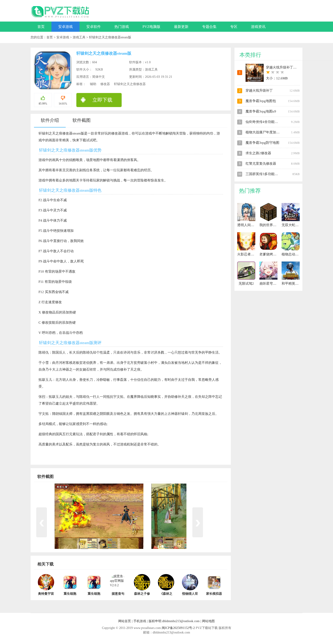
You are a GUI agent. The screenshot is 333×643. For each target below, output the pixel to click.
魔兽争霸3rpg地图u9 (261, 111)
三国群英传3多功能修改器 (265, 174)
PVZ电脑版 (151, 27)
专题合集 (209, 27)
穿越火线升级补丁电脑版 (284, 67)
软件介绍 (50, 120)
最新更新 (181, 27)
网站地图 (208, 621)
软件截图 (81, 120)
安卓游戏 (65, 27)
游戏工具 (79, 37)
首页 (41, 27)
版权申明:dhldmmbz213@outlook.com (174, 621)
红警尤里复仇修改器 (261, 163)
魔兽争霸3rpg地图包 (261, 101)
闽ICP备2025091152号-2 (178, 628)
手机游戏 (139, 621)
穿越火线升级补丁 (259, 90)
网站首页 (124, 621)
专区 (233, 27)
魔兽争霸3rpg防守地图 (262, 142)
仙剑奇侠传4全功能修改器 (265, 122)
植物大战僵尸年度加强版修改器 (269, 132)
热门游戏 (121, 27)
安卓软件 (93, 27)
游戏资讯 (258, 27)
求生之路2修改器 (258, 153)
